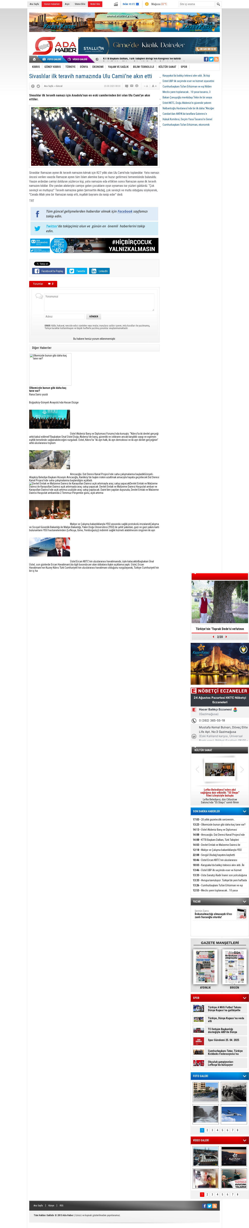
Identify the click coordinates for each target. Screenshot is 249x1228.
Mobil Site (95, 4)
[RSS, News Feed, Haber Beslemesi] (216, 59)
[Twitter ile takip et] (211, 59)
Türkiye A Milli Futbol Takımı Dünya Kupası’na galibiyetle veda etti (224, 1009)
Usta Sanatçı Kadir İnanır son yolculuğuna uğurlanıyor (220, 877)
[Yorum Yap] (127, 86)
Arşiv (67, 4)
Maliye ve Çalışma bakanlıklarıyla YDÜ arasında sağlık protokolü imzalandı (217, 852)
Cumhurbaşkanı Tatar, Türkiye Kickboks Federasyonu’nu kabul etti (225, 1052)
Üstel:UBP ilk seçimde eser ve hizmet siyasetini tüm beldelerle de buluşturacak (217, 872)
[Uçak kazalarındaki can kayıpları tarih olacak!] (234, 1114)
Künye (51, 1205)
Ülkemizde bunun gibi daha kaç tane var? (219, 824)
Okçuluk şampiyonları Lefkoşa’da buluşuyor (220, 1063)
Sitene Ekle (80, 4)
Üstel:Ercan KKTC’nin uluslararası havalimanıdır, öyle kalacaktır (215, 862)
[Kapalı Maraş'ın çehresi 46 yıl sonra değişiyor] (206, 1092)
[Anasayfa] (34, 59)
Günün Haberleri (52, 4)
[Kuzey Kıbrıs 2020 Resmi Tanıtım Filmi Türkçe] (234, 1156)
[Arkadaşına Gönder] (132, 86)
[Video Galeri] (77, 59)
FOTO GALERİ (200, 1076)
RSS (61, 1205)
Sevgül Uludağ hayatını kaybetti (214, 855)
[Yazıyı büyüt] (154, 86)
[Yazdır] (137, 86)
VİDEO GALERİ (201, 1140)
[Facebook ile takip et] (206, 59)
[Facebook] (33, 86)
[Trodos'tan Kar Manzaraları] (206, 1114)
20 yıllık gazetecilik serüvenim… (214, 819)
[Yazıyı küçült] (145, 86)
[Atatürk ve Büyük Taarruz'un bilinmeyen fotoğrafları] (234, 1092)
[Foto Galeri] (52, 59)
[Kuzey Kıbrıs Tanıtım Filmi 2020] (206, 1156)
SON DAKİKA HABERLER (206, 811)
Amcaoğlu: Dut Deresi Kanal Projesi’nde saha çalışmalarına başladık (219, 837)
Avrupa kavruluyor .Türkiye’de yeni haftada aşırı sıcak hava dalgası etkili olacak (220, 882)
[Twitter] (38, 86)
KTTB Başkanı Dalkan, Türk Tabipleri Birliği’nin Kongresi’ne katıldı (216, 842)
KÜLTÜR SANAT (203, 750)
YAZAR (197, 901)
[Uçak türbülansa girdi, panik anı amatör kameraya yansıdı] (206, 1178)
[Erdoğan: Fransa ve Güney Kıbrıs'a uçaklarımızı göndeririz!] (234, 1178)
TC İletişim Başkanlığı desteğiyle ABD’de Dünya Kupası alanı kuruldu (222, 1031)
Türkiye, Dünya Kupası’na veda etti (226, 1020)
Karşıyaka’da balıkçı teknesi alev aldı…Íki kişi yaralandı (218, 867)
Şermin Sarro (213, 914)
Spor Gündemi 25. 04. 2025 (223, 1040)
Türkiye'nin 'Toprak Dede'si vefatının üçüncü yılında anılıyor (220, 630)
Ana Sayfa (34, 4)
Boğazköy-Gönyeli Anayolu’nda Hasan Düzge (54, 402)
